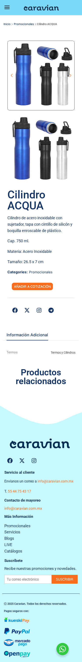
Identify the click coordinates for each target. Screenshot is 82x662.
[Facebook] (9, 460)
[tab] (27, 336)
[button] (7, 7)
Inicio (6, 24)
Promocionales (24, 24)
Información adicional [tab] (27, 335)
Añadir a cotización (32, 286)
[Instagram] (33, 460)
